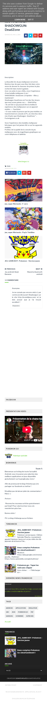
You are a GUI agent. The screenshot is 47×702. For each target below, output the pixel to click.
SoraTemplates (22, 678)
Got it (31, 20)
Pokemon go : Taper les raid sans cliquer (28, 566)
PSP (32, 612)
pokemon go (23, 612)
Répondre (16, 305)
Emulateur (33, 608)
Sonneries (19, 616)
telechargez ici (23, 161)
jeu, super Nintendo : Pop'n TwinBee (19, 232)
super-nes (29, 616)
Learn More (20, 20)
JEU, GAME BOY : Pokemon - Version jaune (22, 261)
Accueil (8, 622)
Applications (21, 608)
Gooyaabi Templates (25, 685)
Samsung (9, 616)
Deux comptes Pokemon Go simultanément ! (28, 548)
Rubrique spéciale (20, 455)
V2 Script (37, 596)
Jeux (14, 168)
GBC (7, 612)
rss (41, 596)
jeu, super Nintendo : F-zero (16, 204)
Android (8, 168)
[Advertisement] (23, 371)
